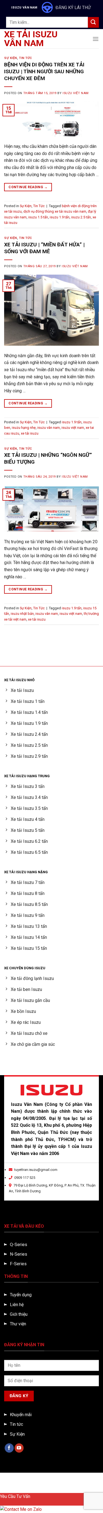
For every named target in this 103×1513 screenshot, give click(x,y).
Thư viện (18, 1323)
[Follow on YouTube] (19, 1448)
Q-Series (18, 1244)
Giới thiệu (18, 1314)
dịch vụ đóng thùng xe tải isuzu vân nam (54, 211)
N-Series (18, 1254)
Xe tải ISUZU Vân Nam (30, 38)
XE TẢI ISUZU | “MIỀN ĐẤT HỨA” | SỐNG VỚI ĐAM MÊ (44, 248)
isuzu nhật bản (22, 614)
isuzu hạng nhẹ (24, 428)
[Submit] (93, 22)
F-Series (18, 1263)
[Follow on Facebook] (9, 1448)
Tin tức (16, 1424)
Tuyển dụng (21, 1294)
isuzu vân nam (48, 428)
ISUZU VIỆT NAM (76, 93)
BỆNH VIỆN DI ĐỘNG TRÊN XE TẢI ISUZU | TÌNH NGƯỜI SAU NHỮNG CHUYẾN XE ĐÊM (44, 71)
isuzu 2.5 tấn (81, 217)
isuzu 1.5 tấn (38, 217)
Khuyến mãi (21, 1414)
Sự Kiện (10, 58)
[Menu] (95, 39)
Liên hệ (17, 1304)
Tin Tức (25, 58)
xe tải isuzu (29, 433)
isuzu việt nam (73, 428)
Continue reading (28, 187)
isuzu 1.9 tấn (59, 217)
